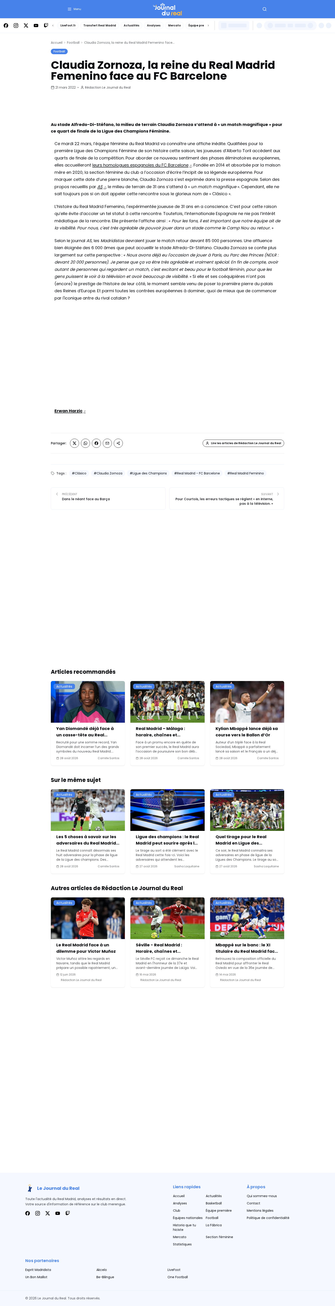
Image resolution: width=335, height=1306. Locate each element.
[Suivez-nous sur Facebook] (6, 25)
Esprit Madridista (38, 1270)
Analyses (153, 25)
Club (176, 1210)
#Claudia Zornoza (108, 473)
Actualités (131, 25)
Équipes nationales (188, 1218)
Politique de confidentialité (268, 1218)
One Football (178, 1277)
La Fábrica (214, 1225)
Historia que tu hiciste (184, 1227)
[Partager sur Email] (107, 443)
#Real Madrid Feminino (245, 473)
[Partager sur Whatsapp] (85, 443)
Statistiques (182, 1244)
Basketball (214, 1203)
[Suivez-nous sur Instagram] (16, 25)
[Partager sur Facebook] (96, 443)
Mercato (174, 25)
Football (73, 42)
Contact (253, 1203)
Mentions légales (260, 1210)
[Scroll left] (53, 25)
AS (100, 186)
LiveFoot (174, 1270)
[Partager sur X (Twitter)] (74, 443)
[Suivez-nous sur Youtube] (36, 25)
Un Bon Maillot (36, 1277)
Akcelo (101, 1270)
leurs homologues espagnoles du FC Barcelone (140, 165)
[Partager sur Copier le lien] (118, 443)
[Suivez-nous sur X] (26, 25)
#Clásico (79, 473)
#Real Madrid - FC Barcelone (197, 473)
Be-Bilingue (105, 1277)
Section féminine (219, 1237)
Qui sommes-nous (262, 1196)
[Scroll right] (208, 25)
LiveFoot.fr (68, 25)
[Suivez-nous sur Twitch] (46, 25)
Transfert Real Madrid (99, 25)
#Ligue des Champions (148, 473)
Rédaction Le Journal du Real (108, 87)
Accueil (56, 42)
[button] (74, 9)
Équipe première (200, 25)
